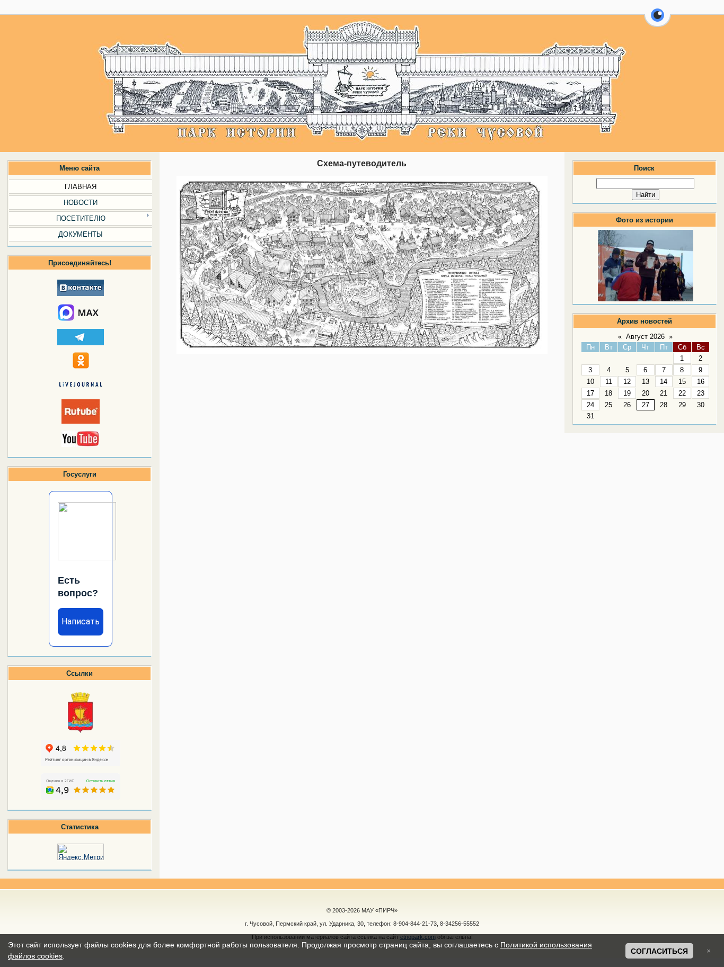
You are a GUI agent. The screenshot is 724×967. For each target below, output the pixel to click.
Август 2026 (645, 337)
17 (590, 393)
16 (700, 382)
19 (627, 393)
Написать (80, 621)
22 (682, 393)
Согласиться (659, 951)
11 (608, 382)
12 (627, 382)
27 (645, 405)
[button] (657, 21)
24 (590, 405)
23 (700, 393)
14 (663, 382)
